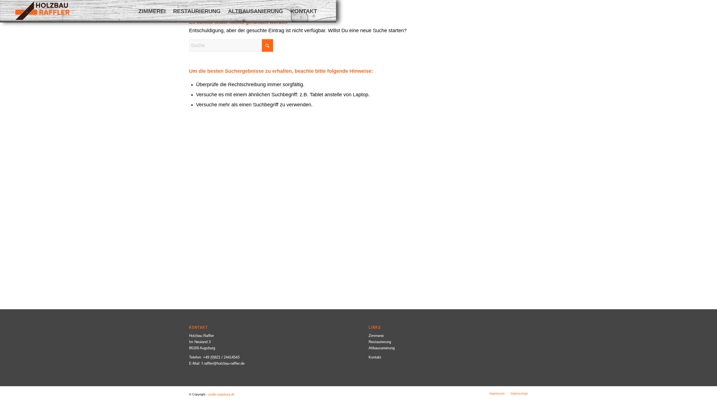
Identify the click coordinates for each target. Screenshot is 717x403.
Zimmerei (376, 336)
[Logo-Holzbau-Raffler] (42, 10)
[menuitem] (152, 11)
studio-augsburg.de (221, 394)
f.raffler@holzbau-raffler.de (223, 363)
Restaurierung (380, 342)
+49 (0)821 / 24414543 (221, 357)
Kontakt (375, 357)
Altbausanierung (382, 348)
